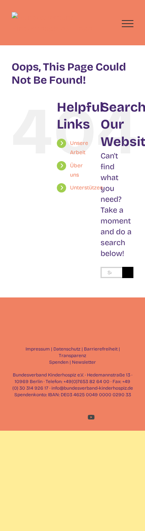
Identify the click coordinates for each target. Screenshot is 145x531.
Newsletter (84, 362)
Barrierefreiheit (101, 349)
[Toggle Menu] (127, 23)
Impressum (38, 349)
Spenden (58, 362)
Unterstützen (86, 187)
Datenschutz (66, 349)
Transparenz (72, 355)
